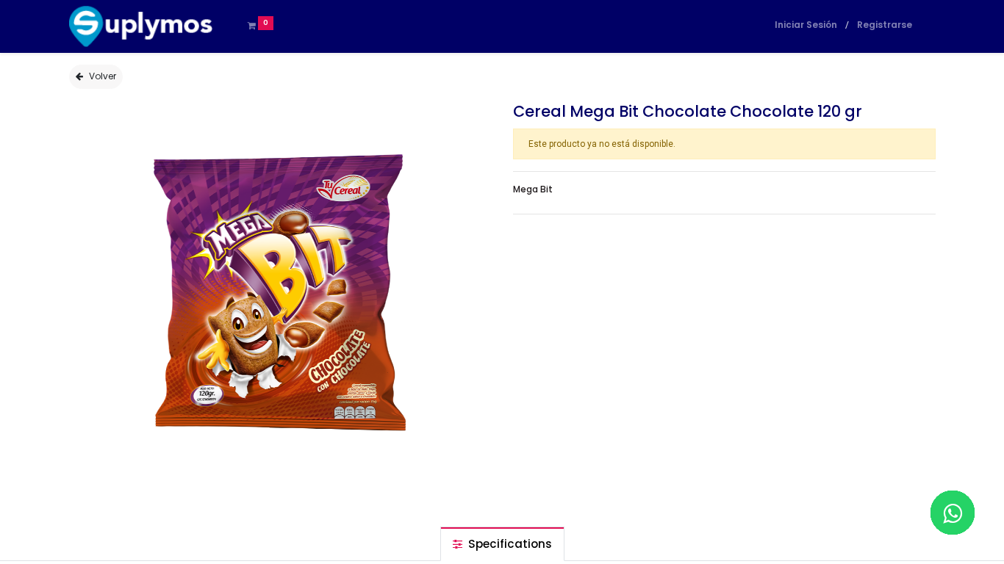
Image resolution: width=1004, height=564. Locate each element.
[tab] (502, 544)
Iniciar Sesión (806, 24)
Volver (102, 76)
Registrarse (884, 24)
